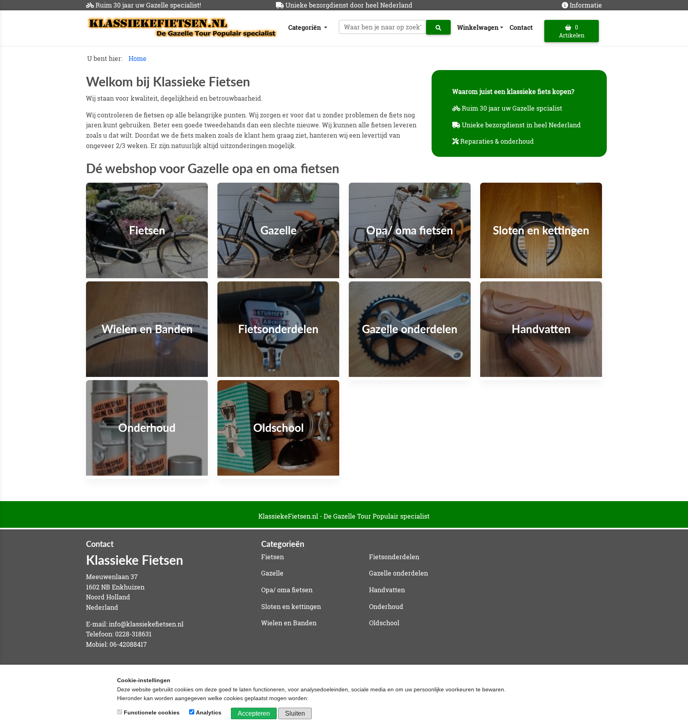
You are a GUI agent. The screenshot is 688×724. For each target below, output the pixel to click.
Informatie (586, 5)
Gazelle (272, 573)
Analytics (208, 712)
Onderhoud (386, 606)
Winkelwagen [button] (477, 27)
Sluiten (295, 713)
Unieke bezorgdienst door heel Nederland (348, 5)
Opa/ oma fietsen (287, 589)
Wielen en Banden (289, 623)
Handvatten (387, 589)
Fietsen (272, 556)
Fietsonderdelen (394, 556)
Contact (521, 27)
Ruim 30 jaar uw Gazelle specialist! (148, 5)
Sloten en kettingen (291, 606)
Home (138, 58)
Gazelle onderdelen (398, 573)
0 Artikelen (571, 31)
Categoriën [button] (305, 27)
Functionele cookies (151, 712)
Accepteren (254, 713)
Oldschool (384, 623)
